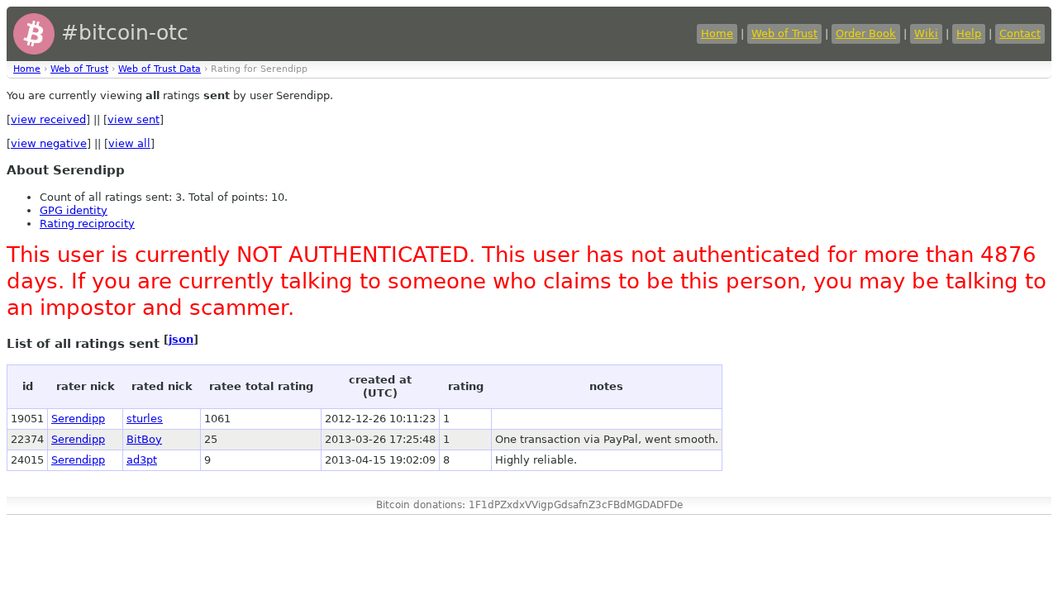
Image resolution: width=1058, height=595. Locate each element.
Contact (1020, 33)
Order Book (866, 33)
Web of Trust (784, 33)
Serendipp (78, 418)
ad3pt (141, 460)
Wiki (926, 33)
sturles (144, 418)
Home (717, 33)
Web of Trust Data (159, 69)
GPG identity (73, 210)
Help (968, 33)
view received (48, 119)
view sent (133, 119)
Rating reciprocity (87, 223)
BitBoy (144, 439)
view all (129, 143)
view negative (49, 143)
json (181, 339)
